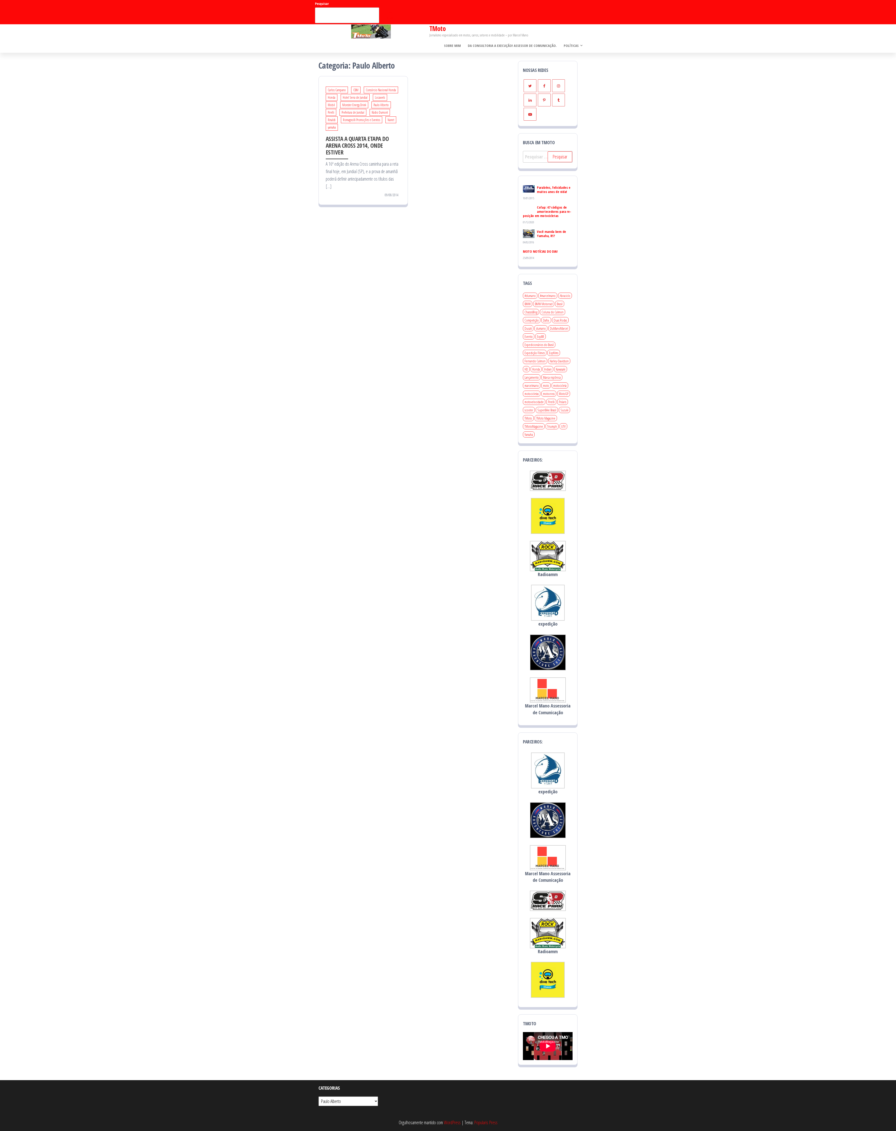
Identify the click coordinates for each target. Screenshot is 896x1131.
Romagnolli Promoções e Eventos (361, 120)
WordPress (452, 1122)
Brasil (560, 303)
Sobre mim (452, 45)
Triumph (552, 426)
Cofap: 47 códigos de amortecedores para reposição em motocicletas (547, 211)
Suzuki (564, 410)
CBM (355, 90)
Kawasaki (560, 369)
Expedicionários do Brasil (539, 344)
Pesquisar (322, 3)
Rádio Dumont (380, 112)
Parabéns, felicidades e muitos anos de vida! (553, 189)
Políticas (571, 45)
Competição (532, 320)
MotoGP (563, 393)
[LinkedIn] (530, 100)
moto (546, 385)
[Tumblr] (558, 100)
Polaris (562, 401)
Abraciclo (565, 295)
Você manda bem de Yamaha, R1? (551, 233)
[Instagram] (558, 85)
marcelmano (532, 385)
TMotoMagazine (534, 426)
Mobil (331, 105)
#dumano (530, 295)
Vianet (391, 120)
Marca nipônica (552, 377)
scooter (529, 410)
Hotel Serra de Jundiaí (355, 97)
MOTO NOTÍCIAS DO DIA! (540, 251)
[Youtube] (530, 114)
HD (526, 369)
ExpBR (540, 336)
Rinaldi (332, 120)
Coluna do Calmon (553, 312)
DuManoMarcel (559, 328)
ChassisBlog (531, 312)
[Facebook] (544, 85)
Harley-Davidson (559, 361)
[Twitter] (530, 85)
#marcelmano (548, 295)
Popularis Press (485, 1122)
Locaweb (380, 97)
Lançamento (532, 377)
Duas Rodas (560, 320)
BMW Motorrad (544, 303)
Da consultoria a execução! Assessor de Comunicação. (512, 45)
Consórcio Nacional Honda (381, 90)
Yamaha (529, 434)
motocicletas (532, 393)
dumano (541, 328)
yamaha (332, 127)
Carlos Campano (337, 90)
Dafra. (546, 320)
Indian (548, 369)
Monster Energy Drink (354, 105)
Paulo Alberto (381, 105)
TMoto (437, 28)
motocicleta (560, 385)
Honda (331, 97)
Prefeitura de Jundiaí (353, 112)
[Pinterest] (544, 100)
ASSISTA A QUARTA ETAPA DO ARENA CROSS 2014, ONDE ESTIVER (357, 145)
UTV (563, 426)
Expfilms (553, 352)
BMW (528, 303)
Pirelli (331, 112)
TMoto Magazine (545, 418)
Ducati (528, 328)
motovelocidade (534, 401)
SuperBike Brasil (546, 410)
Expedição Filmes (535, 352)
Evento (529, 336)
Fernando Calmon (535, 361)
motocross (549, 393)
